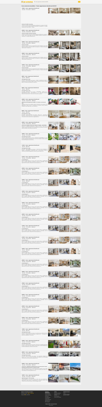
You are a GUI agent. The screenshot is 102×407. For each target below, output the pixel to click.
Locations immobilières (48, 395)
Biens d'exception (47, 401)
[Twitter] (31, 393)
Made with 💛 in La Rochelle (25, 394)
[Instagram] (29, 393)
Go (79, 1)
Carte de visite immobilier (57, 397)
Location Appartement (48, 399)
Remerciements (51, 405)
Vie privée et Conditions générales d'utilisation (66, 394)
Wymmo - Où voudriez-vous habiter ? (27, 391)
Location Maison (47, 398)
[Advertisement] (35, 16)
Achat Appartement (47, 397)
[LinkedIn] (28, 393)
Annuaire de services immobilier (57, 394)
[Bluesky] (32, 393)
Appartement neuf (47, 400)
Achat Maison (47, 396)
